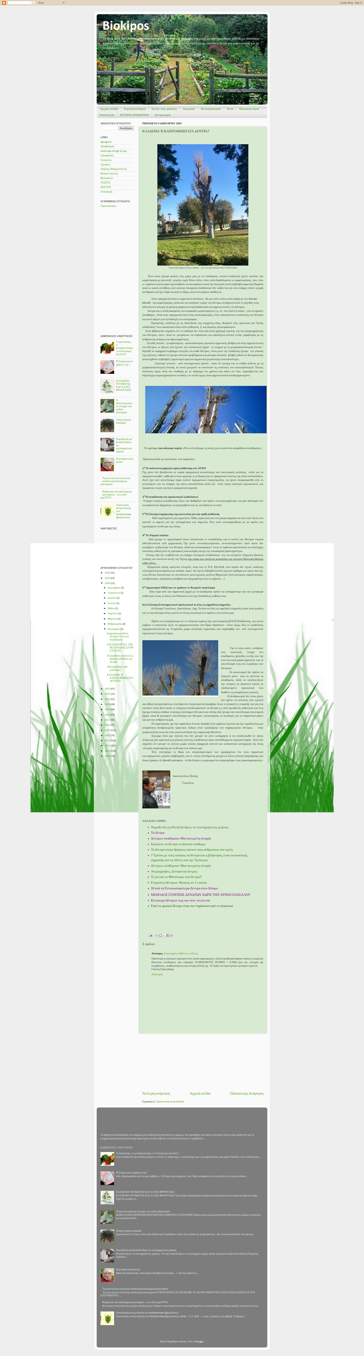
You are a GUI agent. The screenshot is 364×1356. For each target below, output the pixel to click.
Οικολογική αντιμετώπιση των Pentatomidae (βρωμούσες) (147, 1313)
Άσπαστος (106, 160)
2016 (108, 725)
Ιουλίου (112, 598)
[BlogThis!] (160, 935)
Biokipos (125, 26)
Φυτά (230, 109)
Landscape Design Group (113, 151)
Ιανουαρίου (114, 629)
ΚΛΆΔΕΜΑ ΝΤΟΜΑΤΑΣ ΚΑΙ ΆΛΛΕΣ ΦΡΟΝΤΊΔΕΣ (145, 1192)
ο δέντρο (159, 833)
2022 (108, 694)
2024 (108, 583)
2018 (108, 715)
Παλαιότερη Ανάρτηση (247, 1094)
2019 (108, 709)
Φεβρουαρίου (115, 624)
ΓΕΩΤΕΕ (105, 183)
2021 (108, 699)
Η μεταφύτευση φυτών (128, 1269)
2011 (108, 751)
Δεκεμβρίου (114, 588)
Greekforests (107, 146)
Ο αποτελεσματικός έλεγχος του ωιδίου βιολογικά (124, 406)
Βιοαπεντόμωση (109, 173)
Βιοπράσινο (106, 178)
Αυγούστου (114, 593)
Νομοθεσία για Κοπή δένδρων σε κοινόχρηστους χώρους (146, 1250)
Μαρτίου (113, 619)
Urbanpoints (107, 155)
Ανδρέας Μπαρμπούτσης (113, 169)
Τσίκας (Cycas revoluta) (128, 1231)
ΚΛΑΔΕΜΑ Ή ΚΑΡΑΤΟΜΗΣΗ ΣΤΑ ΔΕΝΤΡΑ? (120, 678)
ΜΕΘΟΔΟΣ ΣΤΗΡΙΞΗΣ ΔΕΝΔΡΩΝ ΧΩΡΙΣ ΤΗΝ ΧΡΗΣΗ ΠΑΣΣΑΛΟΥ (200, 895)
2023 (108, 689)
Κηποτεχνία (107, 115)
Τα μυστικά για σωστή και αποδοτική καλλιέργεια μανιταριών (115, 481)
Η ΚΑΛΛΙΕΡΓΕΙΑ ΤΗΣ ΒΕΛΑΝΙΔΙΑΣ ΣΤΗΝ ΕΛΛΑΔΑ (120, 648)
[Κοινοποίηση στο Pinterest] (171, 935)
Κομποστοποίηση (135, 109)
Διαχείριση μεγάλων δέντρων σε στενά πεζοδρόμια (118, 636)
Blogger (200, 1341)
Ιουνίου (112, 603)
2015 (108, 730)
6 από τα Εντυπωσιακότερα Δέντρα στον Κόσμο (185, 888)
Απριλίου (113, 613)
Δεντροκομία (163, 115)
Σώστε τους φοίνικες (164, 109)
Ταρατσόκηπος (108, 206)
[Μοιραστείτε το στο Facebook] (168, 935)
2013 (108, 740)
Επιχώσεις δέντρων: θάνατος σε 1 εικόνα (178, 883)
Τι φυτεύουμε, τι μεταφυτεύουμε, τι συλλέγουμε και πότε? (124, 348)
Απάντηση (156, 974)
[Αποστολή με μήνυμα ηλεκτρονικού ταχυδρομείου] (157, 935)
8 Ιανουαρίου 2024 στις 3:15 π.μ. (181, 953)
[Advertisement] (202, 1062)
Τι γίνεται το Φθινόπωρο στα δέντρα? (176, 877)
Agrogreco (106, 142)
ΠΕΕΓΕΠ (105, 187)
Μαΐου (111, 608)
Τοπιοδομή (106, 192)
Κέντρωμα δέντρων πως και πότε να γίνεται (180, 900)
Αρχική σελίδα (109, 109)
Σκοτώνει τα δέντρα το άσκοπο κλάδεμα (178, 844)
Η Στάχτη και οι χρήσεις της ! (131, 1173)
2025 (108, 578)
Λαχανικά (189, 109)
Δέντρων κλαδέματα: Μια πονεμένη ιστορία (181, 838)
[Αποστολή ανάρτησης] (150, 935)
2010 (108, 756)
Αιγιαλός (105, 165)
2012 (108, 746)
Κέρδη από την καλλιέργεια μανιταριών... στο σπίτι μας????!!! (116, 495)
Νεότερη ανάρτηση (156, 1094)
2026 (108, 573)
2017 (108, 720)
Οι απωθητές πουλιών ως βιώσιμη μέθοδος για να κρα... (120, 659)
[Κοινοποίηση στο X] (164, 935)
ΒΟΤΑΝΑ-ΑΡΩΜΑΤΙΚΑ (134, 115)
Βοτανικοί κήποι (249, 109)
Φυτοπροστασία (211, 109)
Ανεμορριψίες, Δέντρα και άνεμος (174, 871)
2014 (108, 735)
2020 (108, 704)
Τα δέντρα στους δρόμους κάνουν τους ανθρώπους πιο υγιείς (192, 850)
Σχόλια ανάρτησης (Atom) (170, 1101)
